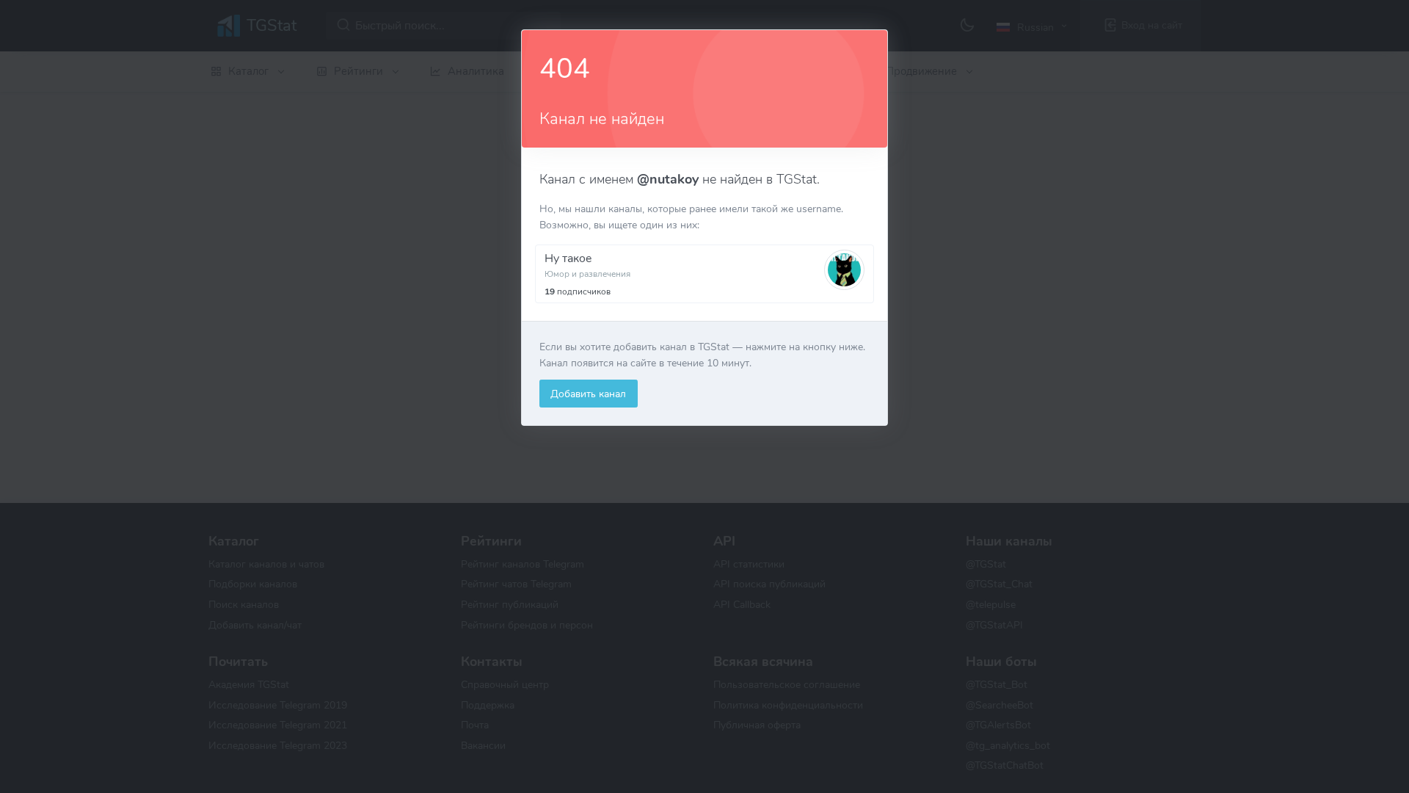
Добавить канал (588, 393)
